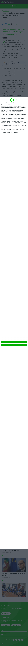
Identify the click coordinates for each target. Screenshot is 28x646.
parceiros (13, 104)
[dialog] (14, 323)
